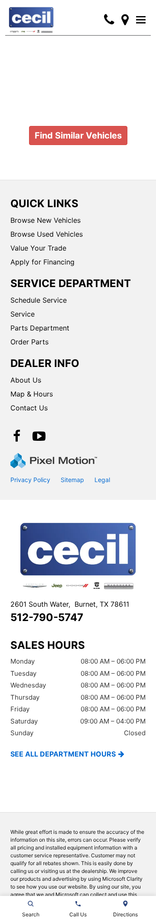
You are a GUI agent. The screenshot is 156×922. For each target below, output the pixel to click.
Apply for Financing (42, 262)
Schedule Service (38, 300)
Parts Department (39, 328)
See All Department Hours (63, 754)
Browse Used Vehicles (46, 234)
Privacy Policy (30, 479)
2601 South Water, (69, 604)
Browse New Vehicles (45, 220)
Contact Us (29, 407)
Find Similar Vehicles (78, 135)
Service (22, 314)
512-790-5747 (46, 617)
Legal (102, 479)
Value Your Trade (38, 248)
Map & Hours (31, 394)
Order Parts (29, 341)
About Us (25, 380)
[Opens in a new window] (125, 19)
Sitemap (72, 479)
